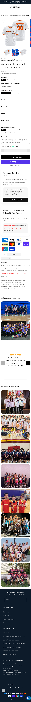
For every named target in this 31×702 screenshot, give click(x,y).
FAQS (4, 623)
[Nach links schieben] (1, 52)
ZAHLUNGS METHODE (9, 654)
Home (2, 13)
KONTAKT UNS (7, 615)
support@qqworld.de (20, 225)
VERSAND (6, 633)
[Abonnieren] (25, 600)
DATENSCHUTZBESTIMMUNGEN (12, 647)
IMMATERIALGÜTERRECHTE (11, 651)
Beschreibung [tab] (6, 258)
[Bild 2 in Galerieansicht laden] (15, 52)
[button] (2, 7)
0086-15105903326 (9, 230)
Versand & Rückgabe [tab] (14, 254)
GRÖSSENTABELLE (8, 619)
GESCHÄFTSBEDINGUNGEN (11, 640)
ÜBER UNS (6, 612)
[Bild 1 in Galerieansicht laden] (7, 52)
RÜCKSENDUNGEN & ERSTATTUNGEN (14, 636)
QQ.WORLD (12, 699)
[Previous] (3, 363)
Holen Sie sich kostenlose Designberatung (15, 200)
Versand (2, 73)
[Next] (28, 363)
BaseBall (8, 13)
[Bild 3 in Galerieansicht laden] (23, 52)
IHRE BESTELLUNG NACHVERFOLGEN (14, 643)
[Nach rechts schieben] (29, 52)
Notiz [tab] (4, 254)
